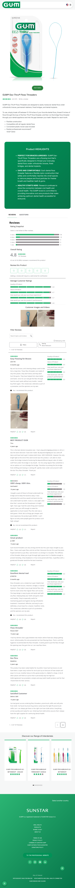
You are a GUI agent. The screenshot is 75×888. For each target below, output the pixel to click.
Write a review (23, 99)
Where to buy (37, 829)
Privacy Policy (37, 840)
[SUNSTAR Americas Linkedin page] (45, 862)
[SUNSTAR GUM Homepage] (11, 5)
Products (37, 827)
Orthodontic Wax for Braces (22, 878)
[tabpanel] (37, 473)
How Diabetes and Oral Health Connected (48, 878)
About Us (37, 832)
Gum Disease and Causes (37, 881)
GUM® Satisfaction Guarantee (37, 845)
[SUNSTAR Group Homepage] (37, 810)
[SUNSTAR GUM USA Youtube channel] (40, 862)
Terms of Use (37, 838)
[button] (37, 88)
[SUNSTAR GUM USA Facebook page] (30, 862)
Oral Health (37, 825)
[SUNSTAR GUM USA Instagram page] (35, 862)
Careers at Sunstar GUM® (37, 842)
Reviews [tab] (12, 215)
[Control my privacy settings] (62, 868)
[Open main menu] (71, 5)
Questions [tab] (23, 215)
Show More (15, 780)
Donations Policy (37, 847)
